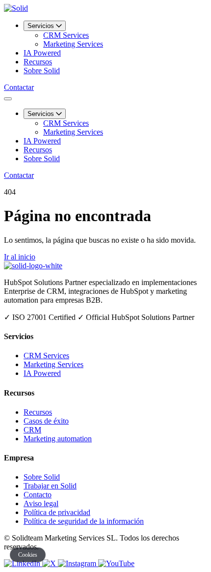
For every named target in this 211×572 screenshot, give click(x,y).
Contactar (19, 87)
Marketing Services (73, 44)
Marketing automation (58, 438)
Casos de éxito (46, 421)
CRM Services (66, 35)
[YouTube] (116, 563)
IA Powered (42, 53)
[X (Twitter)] (50, 563)
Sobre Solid (42, 70)
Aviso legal (41, 503)
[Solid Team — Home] (16, 8)
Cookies (27, 554)
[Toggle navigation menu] (8, 98)
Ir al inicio (19, 257)
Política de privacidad (57, 512)
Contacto (38, 494)
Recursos (38, 61)
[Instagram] (78, 563)
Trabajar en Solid (50, 486)
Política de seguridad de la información (84, 521)
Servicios (41, 25)
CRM (32, 430)
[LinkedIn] (23, 563)
